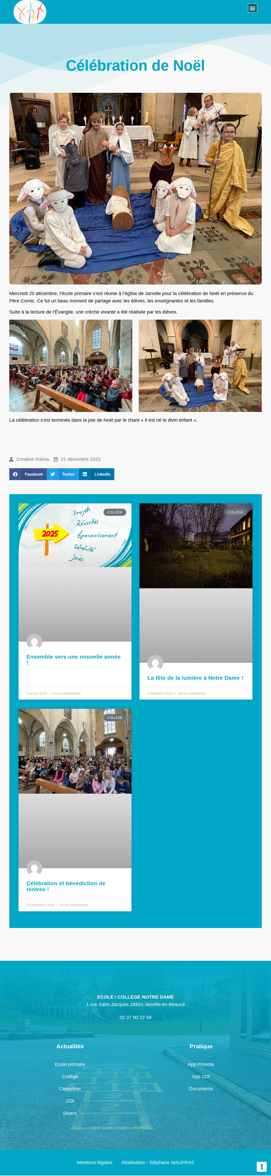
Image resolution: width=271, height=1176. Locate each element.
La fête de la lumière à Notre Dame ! (195, 678)
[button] (252, 8)
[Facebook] (48, 16)
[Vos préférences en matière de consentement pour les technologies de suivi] (262, 1167)
